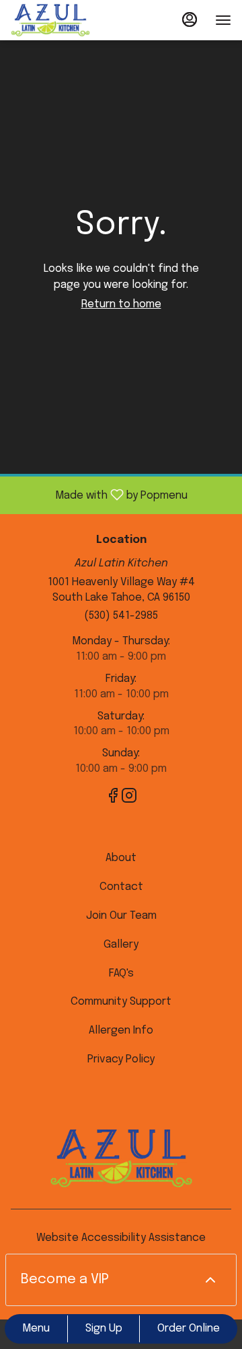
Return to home (121, 304)
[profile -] (190, 19)
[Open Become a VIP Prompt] (210, 1280)
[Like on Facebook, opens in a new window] (113, 799)
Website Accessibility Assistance (121, 1238)
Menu (36, 1328)
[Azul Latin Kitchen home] (71, 20)
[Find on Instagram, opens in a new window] (129, 799)
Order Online (188, 1328)
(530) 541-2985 (121, 615)
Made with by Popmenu (99, 495)
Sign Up (103, 1328)
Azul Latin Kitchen (121, 1158)
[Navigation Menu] (223, 20)
